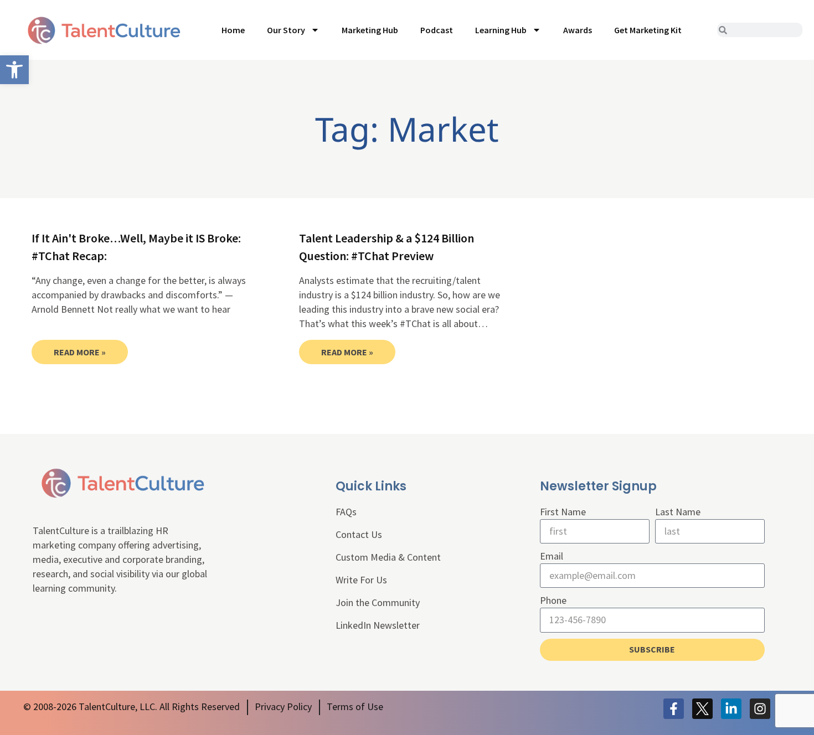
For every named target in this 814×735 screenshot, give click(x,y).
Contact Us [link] (359, 534)
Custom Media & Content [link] (388, 557)
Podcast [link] (436, 29)
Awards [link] (577, 29)
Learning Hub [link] (501, 29)
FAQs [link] (346, 511)
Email (551, 556)
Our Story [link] (286, 29)
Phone (553, 600)
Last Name (677, 511)
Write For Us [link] (361, 579)
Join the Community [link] (378, 602)
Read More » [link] (80, 352)
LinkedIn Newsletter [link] (378, 625)
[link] (14, 69)
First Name (563, 511)
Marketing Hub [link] (370, 29)
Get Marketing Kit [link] (648, 29)
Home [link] (233, 29)
